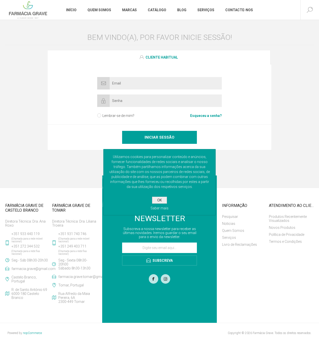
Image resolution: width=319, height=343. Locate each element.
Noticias (228, 224)
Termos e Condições (285, 242)
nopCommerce (32, 333)
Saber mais (159, 208)
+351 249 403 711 (72, 246)
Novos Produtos (282, 228)
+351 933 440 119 (25, 234)
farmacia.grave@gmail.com (30, 269)
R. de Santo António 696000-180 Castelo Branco (29, 294)
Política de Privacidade (286, 235)
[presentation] (158, 57)
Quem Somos (233, 231)
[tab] (159, 57)
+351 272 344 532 (25, 246)
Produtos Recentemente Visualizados (288, 219)
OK (159, 200)
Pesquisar (230, 217)
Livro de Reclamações (239, 245)
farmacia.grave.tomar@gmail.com (77, 277)
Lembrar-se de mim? (118, 116)
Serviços (229, 238)
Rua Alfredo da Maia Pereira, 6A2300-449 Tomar (74, 298)
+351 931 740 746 (72, 234)
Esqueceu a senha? (206, 116)
